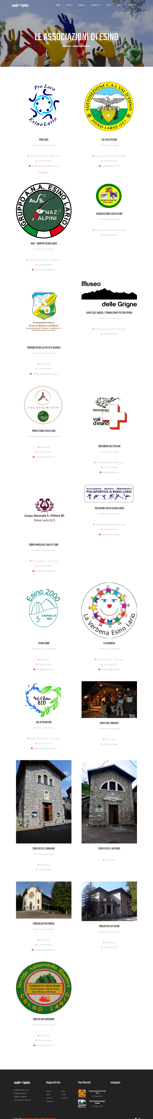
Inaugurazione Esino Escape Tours (97, 1092)
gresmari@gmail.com (45, 457)
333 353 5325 (45, 945)
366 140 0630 (45, 1040)
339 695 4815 (110, 161)
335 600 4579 (45, 264)
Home (58, 5)
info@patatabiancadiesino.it (45, 373)
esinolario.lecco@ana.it (45, 269)
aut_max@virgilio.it (45, 1045)
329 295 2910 (110, 664)
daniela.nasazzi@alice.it (45, 949)
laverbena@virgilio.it (110, 669)
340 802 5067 (110, 529)
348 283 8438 (110, 334)
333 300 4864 (45, 369)
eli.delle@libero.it (111, 472)
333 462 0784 (110, 235)
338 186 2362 (45, 869)
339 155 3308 (45, 566)
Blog (109, 5)
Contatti (132, 5)
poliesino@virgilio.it (111, 534)
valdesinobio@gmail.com (45, 748)
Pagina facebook (20, 1093)
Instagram (43, 173)
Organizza (96, 5)
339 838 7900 (45, 664)
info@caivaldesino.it (111, 166)
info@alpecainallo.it (45, 669)
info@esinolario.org (21, 1090)
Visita (69, 5)
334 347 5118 (45, 743)
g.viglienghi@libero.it (45, 571)
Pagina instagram (20, 1097)
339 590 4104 (45, 161)
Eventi (120, 5)
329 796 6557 (110, 947)
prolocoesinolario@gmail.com (45, 166)
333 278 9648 (110, 467)
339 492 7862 (110, 744)
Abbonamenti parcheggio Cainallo (97, 1102)
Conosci (81, 5)
